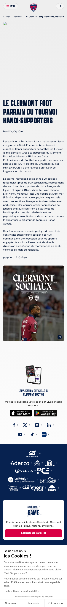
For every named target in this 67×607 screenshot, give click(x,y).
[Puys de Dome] (49, 479)
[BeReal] (45, 434)
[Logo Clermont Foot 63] (33, 8)
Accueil (6, 17)
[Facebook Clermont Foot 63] (15, 424)
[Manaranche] (51, 462)
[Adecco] (21, 462)
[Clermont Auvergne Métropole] (14, 487)
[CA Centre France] (33, 453)
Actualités (18, 17)
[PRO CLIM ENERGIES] (44, 470)
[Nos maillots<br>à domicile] (33, 303)
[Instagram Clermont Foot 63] (38, 424)
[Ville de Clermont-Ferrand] (34, 487)
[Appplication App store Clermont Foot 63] (21, 413)
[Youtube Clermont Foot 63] (21, 434)
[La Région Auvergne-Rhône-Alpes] (23, 479)
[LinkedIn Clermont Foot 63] (50, 424)
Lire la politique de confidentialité (20, 591)
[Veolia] (25, 470)
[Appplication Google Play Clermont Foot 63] (45, 413)
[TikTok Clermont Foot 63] (33, 434)
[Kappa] (53, 487)
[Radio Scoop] (38, 462)
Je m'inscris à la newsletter (33, 533)
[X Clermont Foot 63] (26, 424)
